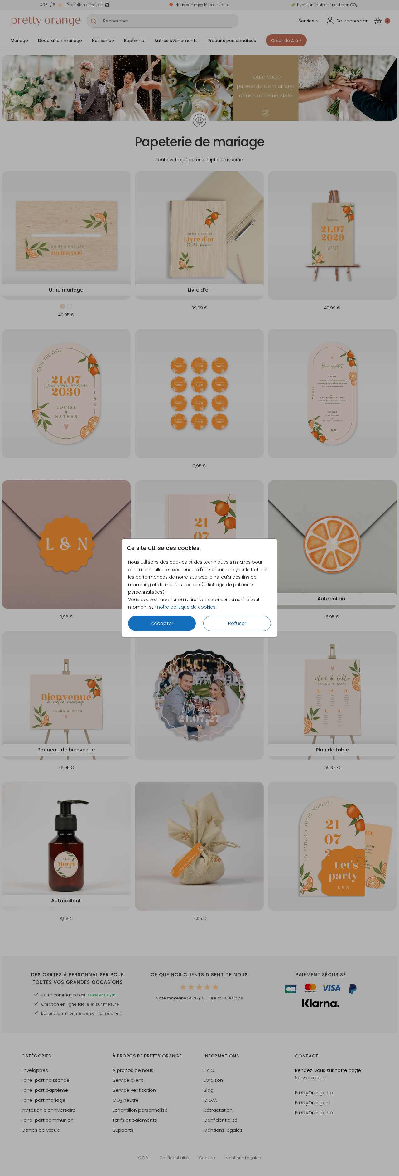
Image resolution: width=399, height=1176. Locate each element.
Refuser (237, 623)
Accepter (162, 623)
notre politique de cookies (186, 607)
